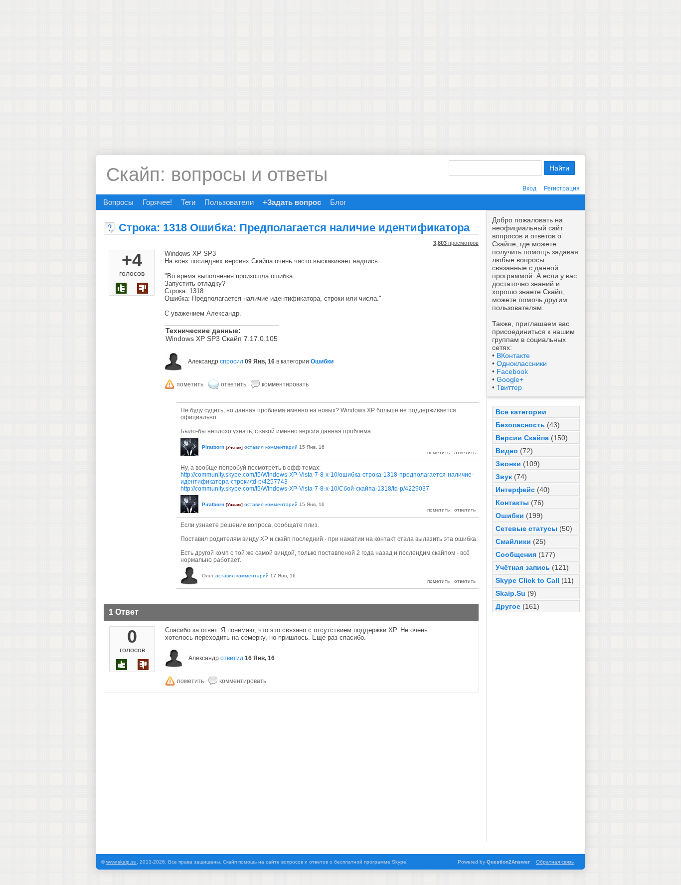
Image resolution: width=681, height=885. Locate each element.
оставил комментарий (271, 447)
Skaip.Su (510, 593)
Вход (529, 188)
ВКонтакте (513, 355)
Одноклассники (522, 363)
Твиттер (509, 387)
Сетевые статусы (526, 528)
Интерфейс (515, 490)
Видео (507, 451)
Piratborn (213, 447)
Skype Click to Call (527, 580)
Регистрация (562, 188)
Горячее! (157, 202)
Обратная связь (555, 862)
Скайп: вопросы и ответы (217, 174)
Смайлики (513, 541)
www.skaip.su (121, 862)
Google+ (510, 379)
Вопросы (118, 202)
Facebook (512, 371)
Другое (508, 606)
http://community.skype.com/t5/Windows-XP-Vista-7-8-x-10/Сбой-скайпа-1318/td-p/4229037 (304, 488)
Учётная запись (523, 567)
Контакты (512, 503)
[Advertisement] (340, 70)
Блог (338, 202)
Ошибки (510, 516)
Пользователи (229, 202)
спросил (231, 361)
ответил (231, 658)
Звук (504, 477)
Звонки (508, 464)
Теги (188, 202)
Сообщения (516, 554)
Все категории (521, 412)
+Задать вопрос (292, 202)
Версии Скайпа (522, 438)
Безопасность (520, 425)
